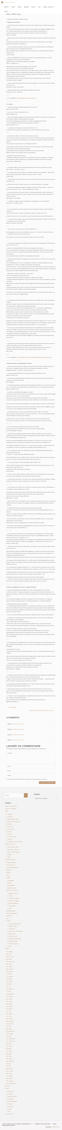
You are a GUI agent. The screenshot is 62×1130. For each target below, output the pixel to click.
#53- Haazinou (9, 1081)
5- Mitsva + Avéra (11, 933)
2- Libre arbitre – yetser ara (12, 849)
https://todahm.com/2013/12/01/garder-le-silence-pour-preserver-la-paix (34, 357)
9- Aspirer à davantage (12, 943)
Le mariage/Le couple (11, 888)
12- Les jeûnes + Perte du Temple (14, 841)
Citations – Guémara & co (11, 806)
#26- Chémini (9, 1013)
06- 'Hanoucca (9, 826)
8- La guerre (9, 1109)
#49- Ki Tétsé (9, 1071)
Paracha (7, 948)
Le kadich (9, 883)
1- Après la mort (10, 1091)
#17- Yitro (8, 991)
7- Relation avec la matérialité (14, 938)
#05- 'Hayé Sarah (10, 961)
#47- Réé (8, 1066)
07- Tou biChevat (10, 829)
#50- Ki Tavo (9, 1073)
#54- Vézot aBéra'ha (11, 1083)
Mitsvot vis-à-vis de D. (10, 844)
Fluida (52, 1126)
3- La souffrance (11, 928)
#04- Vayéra (9, 959)
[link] (10, 11)
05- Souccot (9, 824)
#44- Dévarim (9, 1058)
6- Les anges (9, 1104)
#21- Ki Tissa (9, 1001)
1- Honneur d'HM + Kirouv (12, 847)
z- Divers (7, 1088)
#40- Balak (8, 1048)
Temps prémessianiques (11, 913)
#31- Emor (8, 1026)
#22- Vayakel (9, 1004)
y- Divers (8, 920)
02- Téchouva (9, 816)
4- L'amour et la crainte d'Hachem (15, 931)
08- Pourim (8, 831)
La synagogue (10, 880)
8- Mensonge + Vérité (12, 941)
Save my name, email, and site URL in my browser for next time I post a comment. (27, 779)
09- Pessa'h (8, 834)
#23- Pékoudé (9, 1006)
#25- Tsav (8, 1011)
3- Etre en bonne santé (11, 1096)
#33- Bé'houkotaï (10, 1031)
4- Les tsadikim (9, 1099)
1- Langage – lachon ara (12, 893)
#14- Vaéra (8, 984)
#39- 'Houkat (9, 1046)
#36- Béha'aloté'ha (10, 1038)
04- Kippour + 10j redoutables (13, 821)
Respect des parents (10, 910)
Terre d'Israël (9, 915)
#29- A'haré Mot (10, 1021)
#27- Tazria (8, 1016)
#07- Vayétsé (9, 966)
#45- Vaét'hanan (10, 1061)
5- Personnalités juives (11, 1101)
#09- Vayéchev (9, 971)
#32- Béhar (8, 1028)
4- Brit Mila (8, 854)
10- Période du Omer (11, 836)
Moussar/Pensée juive (10, 859)
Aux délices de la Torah (18, 724)
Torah (7, 918)
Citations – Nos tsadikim (10, 808)
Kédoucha (8, 870)
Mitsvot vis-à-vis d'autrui (11, 890)
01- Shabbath (9, 814)
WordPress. (57, 1126)
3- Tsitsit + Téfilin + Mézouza (13, 852)
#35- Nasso (8, 1036)
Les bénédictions (11, 885)
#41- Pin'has (9, 1051)
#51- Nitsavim (9, 1076)
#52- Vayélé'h (9, 1078)
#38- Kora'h (9, 1043)
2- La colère (10, 896)
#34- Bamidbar (9, 1033)
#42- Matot (8, 1053)
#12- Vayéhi (9, 979)
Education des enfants (11, 862)
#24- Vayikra (9, 1009)
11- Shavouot (9, 839)
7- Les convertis (9, 1106)
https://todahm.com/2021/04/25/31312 (26, 98)
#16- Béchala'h (9, 989)
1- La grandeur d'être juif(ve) (13, 923)
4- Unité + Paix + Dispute (13, 901)
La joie (7, 875)
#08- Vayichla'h (9, 969)
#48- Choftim (9, 1068)
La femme (8, 872)
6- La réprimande (11, 905)
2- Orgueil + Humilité (12, 926)
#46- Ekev (8, 1063)
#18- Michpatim (10, 994)
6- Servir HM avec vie (12, 936)
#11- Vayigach (9, 976)
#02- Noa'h (8, 954)
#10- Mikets (9, 974)
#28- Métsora (9, 1018)
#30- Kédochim (9, 1023)
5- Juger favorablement (12, 903)
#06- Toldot (9, 964)
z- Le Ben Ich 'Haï (9, 1113)
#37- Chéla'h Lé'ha (10, 1041)
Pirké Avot (7, 1086)
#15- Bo (8, 986)
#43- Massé (9, 1056)
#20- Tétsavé (9, 999)
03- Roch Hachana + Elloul (12, 819)
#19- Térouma (9, 996)
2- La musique (9, 1094)
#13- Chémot (9, 981)
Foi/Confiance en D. (10, 865)
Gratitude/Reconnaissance (12, 867)
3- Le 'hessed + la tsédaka (13, 898)
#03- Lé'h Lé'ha (9, 956)
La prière (8, 877)
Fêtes (6, 811)
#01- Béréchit (9, 951)
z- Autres (8, 857)
